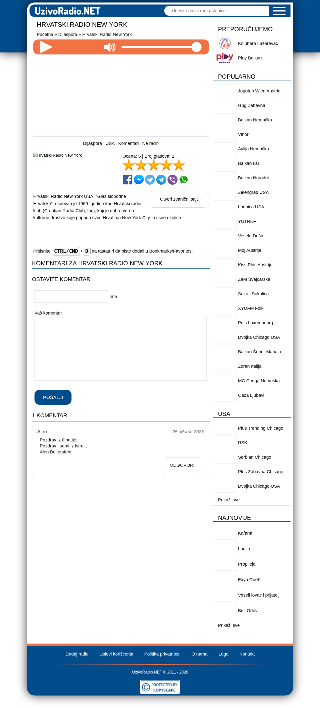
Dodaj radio (77, 654)
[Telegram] (161, 180)
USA (110, 143)
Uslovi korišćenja (116, 654)
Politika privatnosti (162, 654)
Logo (223, 654)
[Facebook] (127, 180)
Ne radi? (150, 143)
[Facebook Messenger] (139, 180)
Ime (113, 296)
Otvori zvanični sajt (179, 199)
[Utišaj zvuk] (110, 47)
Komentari (128, 143)
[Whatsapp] (184, 180)
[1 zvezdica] (128, 165)
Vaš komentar (48, 313)
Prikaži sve (229, 499)
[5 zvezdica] (178, 165)
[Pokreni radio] (46, 47)
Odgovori (182, 465)
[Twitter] (150, 180)
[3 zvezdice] (154, 165)
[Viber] (173, 180)
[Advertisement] (121, 93)
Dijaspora (92, 143)
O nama (200, 654)
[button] (279, 10)
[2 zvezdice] (141, 165)
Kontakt (247, 654)
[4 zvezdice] (166, 165)
